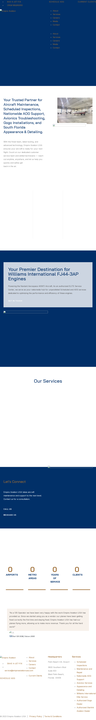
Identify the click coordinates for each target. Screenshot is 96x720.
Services (56, 14)
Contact (56, 25)
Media (55, 21)
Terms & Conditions (53, 716)
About (55, 11)
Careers (56, 18)
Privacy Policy (35, 716)
